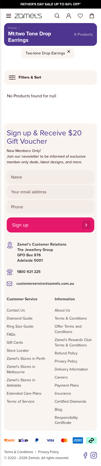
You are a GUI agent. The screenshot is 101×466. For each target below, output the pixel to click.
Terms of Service (20, 401)
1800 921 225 (29, 271)
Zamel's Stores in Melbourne (21, 369)
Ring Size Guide (20, 326)
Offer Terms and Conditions (68, 329)
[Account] (69, 16)
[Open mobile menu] (8, 15)
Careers (61, 377)
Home (12, 28)
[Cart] (92, 16)
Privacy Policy (66, 361)
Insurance (63, 393)
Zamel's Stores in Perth (26, 358)
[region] (50, 4)
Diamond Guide (20, 318)
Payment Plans (67, 385)
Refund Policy (66, 353)
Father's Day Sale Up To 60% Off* (50, 4)
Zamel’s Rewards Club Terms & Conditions (73, 342)
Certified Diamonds (70, 401)
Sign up (20, 224)
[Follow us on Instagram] (93, 455)
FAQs (11, 334)
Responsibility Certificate (66, 420)
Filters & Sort (30, 77)
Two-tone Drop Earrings (45, 53)
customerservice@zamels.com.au (45, 283)
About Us (62, 310)
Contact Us (16, 310)
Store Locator (18, 350)
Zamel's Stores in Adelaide (21, 382)
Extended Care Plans (24, 393)
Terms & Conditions (71, 318)
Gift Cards (15, 342)
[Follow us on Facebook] (85, 455)
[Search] (57, 16)
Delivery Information (71, 369)
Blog (58, 409)
